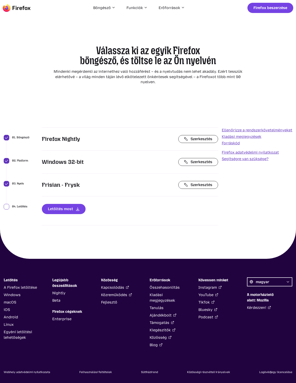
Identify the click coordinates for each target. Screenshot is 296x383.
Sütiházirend (149, 372)
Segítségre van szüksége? (245, 159)
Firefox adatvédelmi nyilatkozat (250, 152)
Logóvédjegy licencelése (275, 372)
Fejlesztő (109, 302)
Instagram (207, 287)
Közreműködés (114, 295)
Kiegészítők (160, 330)
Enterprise (61, 319)
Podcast (205, 317)
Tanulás (156, 308)
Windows (12, 295)
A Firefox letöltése (20, 287)
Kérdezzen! (256, 307)
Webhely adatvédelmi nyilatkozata (27, 372)
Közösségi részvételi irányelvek (208, 372)
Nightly (58, 293)
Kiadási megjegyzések (241, 136)
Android (11, 317)
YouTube (205, 295)
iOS (7, 309)
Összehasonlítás (165, 287)
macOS (10, 302)
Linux (9, 324)
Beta (56, 300)
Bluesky (205, 309)
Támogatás (159, 322)
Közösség (158, 337)
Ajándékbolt (161, 315)
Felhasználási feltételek (95, 372)
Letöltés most (60, 209)
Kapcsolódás (112, 287)
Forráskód (231, 143)
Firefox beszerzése (270, 8)
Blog (154, 345)
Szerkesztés (201, 139)
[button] (104, 8)
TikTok (204, 302)
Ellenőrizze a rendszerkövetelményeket (257, 130)
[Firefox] (17, 7)
